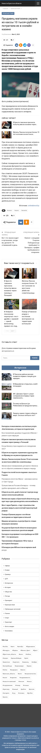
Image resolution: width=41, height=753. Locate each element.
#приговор (6, 689)
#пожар (17, 685)
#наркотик (13, 677)
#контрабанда (7, 666)
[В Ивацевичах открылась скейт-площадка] (7, 386)
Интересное (9, 583)
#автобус (20, 646)
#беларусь (6, 650)
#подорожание (7, 685)
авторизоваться (8, 351)
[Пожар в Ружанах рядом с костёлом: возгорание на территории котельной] (29, 304)
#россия (31, 689)
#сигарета (6, 693)
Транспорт (8, 622)
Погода (7, 596)
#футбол (30, 693)
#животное (6, 662)
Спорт (7, 618)
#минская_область (9, 674)
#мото (20, 674)
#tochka (5, 646)
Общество (8, 592)
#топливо (21, 693)
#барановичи (30, 646)
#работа (23, 689)
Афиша (7, 566)
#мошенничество (30, 674)
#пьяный (15, 689)
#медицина (14, 670)
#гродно (5, 658)
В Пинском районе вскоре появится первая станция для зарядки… (24, 376)
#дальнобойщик (16, 658)
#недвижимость (24, 677)
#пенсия (21, 681)
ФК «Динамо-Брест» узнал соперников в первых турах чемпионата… (23, 396)
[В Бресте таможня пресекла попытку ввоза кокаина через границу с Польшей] (7, 125)
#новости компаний (9, 681)
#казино (9, 210)
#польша (26, 685)
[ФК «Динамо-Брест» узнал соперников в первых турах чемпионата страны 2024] (7, 396)
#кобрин (34, 662)
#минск (22, 670)
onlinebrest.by (33, 205)
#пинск (29, 681)
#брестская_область (9, 654)
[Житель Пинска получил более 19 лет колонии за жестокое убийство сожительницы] (7, 134)
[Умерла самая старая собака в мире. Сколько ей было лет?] (7, 416)
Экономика (9, 631)
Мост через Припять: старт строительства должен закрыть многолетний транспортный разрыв (19, 508)
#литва (5, 670)
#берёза (15, 650)
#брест (35, 650)
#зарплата (16, 662)
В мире (7, 570)
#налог (5, 677)
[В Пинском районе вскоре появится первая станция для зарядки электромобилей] (7, 377)
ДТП (6, 579)
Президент (8, 600)
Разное (7, 613)
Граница (7, 574)
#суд (13, 693)
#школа (5, 697)
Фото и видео (9, 626)
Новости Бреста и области (11, 3)
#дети (26, 658)
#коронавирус (19, 666)
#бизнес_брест (25, 650)
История (8, 587)
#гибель (28, 654)
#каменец (25, 662)
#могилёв (24, 210)
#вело (21, 654)
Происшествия (8, 13)
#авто (12, 646)
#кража (16, 210)
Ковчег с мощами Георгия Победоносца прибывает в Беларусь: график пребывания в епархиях (32, 245)
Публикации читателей (12, 609)
